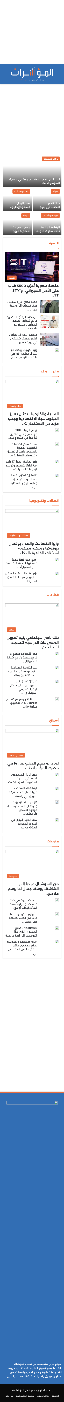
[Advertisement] (32, 32)
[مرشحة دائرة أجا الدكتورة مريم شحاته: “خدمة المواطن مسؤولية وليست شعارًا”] (49, 321)
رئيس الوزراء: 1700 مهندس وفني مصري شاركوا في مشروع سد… (22, 433)
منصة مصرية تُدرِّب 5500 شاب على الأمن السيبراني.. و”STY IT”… (33, 290)
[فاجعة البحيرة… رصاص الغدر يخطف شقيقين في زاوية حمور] (49, 339)
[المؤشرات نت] (32, 74)
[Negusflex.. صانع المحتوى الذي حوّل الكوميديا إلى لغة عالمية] (57, 928)
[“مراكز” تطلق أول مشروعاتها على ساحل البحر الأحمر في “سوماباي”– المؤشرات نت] (57, 681)
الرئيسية (55, 1395)
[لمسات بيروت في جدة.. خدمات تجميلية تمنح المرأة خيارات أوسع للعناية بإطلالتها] (57, 900)
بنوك (55, 191)
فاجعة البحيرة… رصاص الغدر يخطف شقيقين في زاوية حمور (23, 338)
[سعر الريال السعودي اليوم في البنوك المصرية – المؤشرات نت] (17, 199)
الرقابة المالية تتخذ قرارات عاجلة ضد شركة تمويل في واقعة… (23, 792)
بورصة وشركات (50, 215)
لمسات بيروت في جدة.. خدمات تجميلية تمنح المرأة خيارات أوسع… (22, 904)
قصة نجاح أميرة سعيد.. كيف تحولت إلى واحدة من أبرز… (22, 305)
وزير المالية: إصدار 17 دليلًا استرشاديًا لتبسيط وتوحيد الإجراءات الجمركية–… (21, 465)
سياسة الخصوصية (25, 1395)
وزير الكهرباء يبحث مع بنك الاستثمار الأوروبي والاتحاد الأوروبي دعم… (23, 353)
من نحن (9, 1395)
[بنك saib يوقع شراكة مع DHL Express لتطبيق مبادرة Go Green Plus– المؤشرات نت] (57, 699)
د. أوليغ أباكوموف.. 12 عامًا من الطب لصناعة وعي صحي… (23, 918)
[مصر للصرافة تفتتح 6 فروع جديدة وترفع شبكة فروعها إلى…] (17, 223)
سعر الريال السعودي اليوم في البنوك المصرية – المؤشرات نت (22, 778)
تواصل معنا (43, 1395)
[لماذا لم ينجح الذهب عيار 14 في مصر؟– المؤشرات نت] (32, 171)
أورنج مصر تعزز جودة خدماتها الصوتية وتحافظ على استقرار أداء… (21, 563)
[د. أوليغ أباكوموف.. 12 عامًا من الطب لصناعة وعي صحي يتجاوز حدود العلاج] (57, 914)
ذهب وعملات (51, 158)
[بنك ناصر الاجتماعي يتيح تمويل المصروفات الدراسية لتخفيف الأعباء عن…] (47, 199)
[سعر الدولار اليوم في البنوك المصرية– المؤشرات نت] (57, 819)
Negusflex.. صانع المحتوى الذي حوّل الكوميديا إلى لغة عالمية (21, 931)
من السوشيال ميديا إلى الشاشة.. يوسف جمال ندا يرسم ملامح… (33, 889)
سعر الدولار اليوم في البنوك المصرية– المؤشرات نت (24, 823)
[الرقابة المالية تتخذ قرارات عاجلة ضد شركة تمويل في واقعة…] (47, 223)
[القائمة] (59, 75)
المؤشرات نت (17, 1390)
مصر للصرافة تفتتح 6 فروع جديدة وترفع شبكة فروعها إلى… (22, 657)
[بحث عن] (4, 75)
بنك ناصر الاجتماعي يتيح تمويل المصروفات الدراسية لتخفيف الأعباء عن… (33, 642)
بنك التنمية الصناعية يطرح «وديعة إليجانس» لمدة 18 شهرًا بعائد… (22, 671)
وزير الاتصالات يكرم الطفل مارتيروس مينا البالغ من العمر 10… (21, 577)
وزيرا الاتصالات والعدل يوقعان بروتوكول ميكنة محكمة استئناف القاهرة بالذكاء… (34, 548)
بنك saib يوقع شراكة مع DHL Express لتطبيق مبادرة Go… (21, 703)
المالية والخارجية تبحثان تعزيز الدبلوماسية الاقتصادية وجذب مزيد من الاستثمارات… (33, 419)
